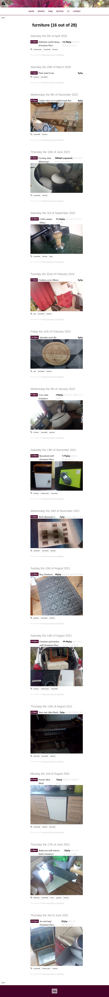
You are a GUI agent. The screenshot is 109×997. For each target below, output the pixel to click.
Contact (76, 11)
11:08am (34, 456)
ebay (50, 256)
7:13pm (34, 280)
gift (35, 314)
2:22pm (34, 42)
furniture (54, 49)
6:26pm (34, 100)
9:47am (34, 779)
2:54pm (34, 712)
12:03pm (34, 921)
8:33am (34, 158)
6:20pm (34, 395)
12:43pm (34, 337)
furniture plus (38, 49)
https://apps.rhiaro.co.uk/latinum (53, 55)
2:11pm (34, 73)
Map (50, 11)
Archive (60, 11)
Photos (41, 11)
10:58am (34, 641)
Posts (31, 11)
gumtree (51, 432)
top (54, 991)
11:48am (34, 574)
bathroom (36, 898)
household (47, 49)
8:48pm (34, 850)
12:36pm (34, 219)
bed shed (36, 756)
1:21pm (34, 517)
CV (68, 11)
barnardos (37, 551)
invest (52, 898)
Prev (3, 18)
